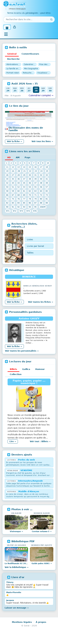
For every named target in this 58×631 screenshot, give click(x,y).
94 (30, 207)
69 (24, 195)
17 (41, 167)
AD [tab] (9, 157)
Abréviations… (13, 64)
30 (30, 175)
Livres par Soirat (35, 246)
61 (24, 191)
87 (35, 203)
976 (35, 211)
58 (7, 191)
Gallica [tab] (26, 369)
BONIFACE (29, 276)
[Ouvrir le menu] (6, 34)
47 (35, 183)
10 (48, 163)
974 (28, 211)
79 (35, 199)
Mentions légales (22, 622)
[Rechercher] (51, 19)
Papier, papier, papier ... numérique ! (29, 382)
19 (7, 171)
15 (30, 167)
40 (41, 179)
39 (35, 179)
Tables (30, 252)
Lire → (13, 441)
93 (24, 207)
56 (41, 187)
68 (18, 195)
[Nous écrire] (7, 27)
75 (13, 199)
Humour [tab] (40, 369)
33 (47, 175)
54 (30, 187)
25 (47, 171)
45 (24, 183)
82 (7, 203)
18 (47, 167)
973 (21, 211)
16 (35, 167)
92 (18, 207)
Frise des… (44, 64)
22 (30, 171)
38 (30, 179)
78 (30, 199)
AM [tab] (17, 157)
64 (41, 191)
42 (7, 183)
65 (47, 191)
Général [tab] (11, 54)
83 (13, 203)
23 (36, 171)
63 (35, 191)
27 (13, 175)
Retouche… (28, 73)
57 (47, 187)
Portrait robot (12, 73)
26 (7, 175)
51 (13, 187)
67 (13, 195)
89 (47, 203)
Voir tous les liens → (42, 141)
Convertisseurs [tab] (30, 54)
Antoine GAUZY (29, 318)
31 (35, 175)
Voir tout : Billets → (40, 441)
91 (13, 207)
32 (41, 175)
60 (18, 191)
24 (41, 171)
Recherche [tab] (13, 59)
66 (7, 195)
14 (24, 167)
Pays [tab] (27, 157)
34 (7, 179)
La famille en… (13, 69)
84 (18, 203)
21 (24, 171)
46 (30, 183)
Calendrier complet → (41, 95)
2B (19, 171)
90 (7, 207)
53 (24, 187)
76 (18, 199)
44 (18, 183)
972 (14, 211)
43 (13, 183)
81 (47, 199)
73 (47, 195)
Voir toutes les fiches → (40, 302)
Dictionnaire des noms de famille (26, 129)
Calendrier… (29, 64)
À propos (41, 622)
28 (18, 175)
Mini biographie (31, 69)
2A (13, 171)
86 (30, 203)
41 (47, 179)
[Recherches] (14, 246)
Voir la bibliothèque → (16, 567)
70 (30, 195)
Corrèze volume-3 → (41, 531)
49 (47, 183)
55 (35, 187)
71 (35, 195)
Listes (30, 239)
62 (30, 191)
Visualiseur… (43, 73)
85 (24, 203)
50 (7, 187)
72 (41, 195)
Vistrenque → (16, 531)
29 (24, 175)
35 (13, 179)
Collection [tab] (15, 374)
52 (18, 187)
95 (35, 207)
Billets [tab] (13, 369)
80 (41, 199)
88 (41, 203)
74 (7, 199)
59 (13, 191)
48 (41, 183)
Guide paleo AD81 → (42, 563)
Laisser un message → (17, 608)
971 (8, 211)
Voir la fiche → (14, 141)
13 (18, 167)
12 (13, 167)
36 (18, 179)
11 (7, 167)
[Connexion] (14, 27)
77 (24, 199)
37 (24, 179)
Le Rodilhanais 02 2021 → (16, 563)
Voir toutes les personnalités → (22, 351)
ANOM (42, 207)
